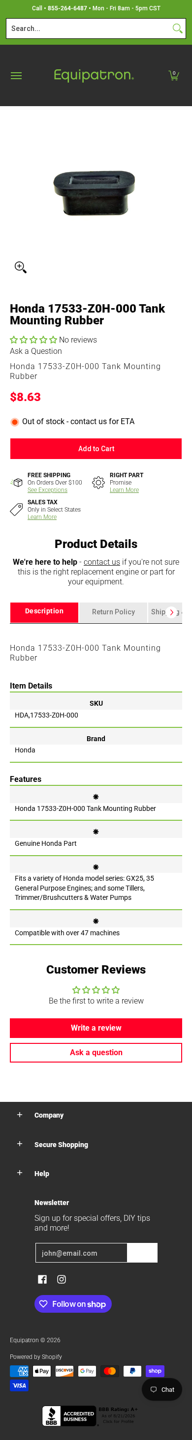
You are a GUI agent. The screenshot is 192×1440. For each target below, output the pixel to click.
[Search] (178, 28)
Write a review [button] (96, 1028)
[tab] (44, 613)
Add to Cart (96, 449)
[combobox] (88, 28)
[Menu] (16, 75)
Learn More (124, 490)
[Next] (171, 612)
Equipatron (24, 1340)
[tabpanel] (96, 783)
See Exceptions (47, 490)
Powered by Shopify (36, 1357)
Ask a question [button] (96, 1052)
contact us (102, 562)
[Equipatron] (93, 75)
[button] (173, 75)
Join (142, 1253)
